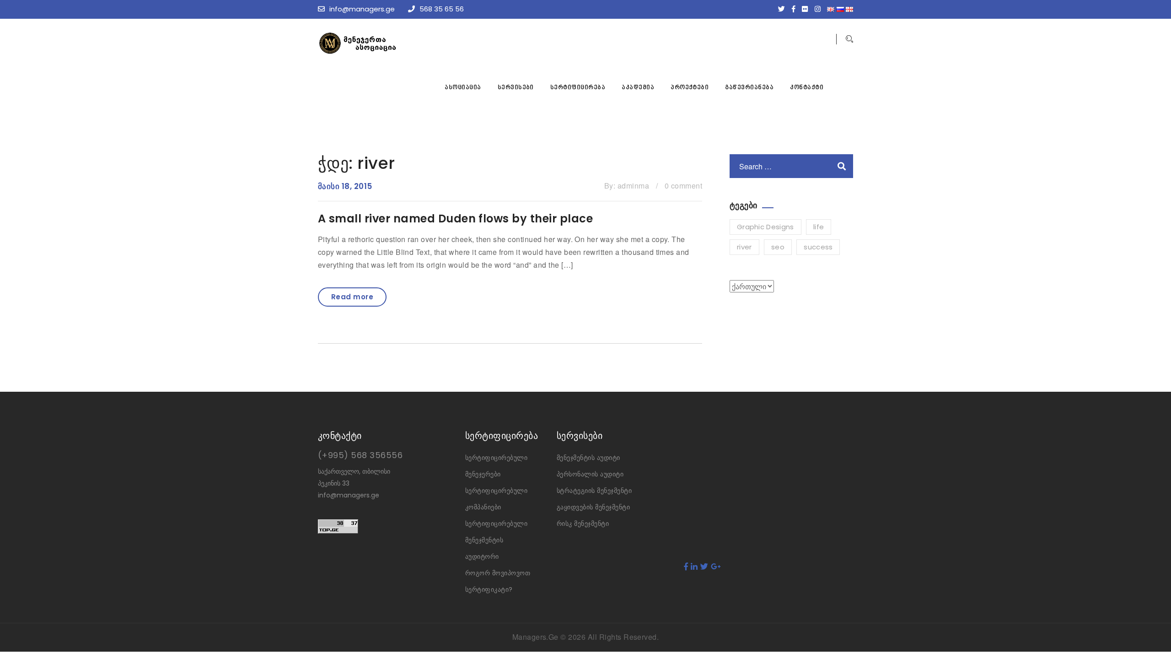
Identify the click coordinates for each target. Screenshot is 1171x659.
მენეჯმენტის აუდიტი (588, 457)
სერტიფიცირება (577, 88)
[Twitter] (784, 9)
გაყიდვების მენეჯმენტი (593, 507)
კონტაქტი (806, 88)
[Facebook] (796, 9)
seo (777, 247)
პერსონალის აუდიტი (590, 474)
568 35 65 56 (441, 9)
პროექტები (690, 88)
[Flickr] (807, 9)
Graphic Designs (765, 227)
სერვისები (516, 88)
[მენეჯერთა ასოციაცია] (386, 43)
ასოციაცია (463, 88)
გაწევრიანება (749, 88)
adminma (633, 185)
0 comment (683, 185)
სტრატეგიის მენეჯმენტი (594, 490)
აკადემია (638, 88)
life (818, 227)
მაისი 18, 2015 (345, 186)
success (818, 247)
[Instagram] (820, 9)
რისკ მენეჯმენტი (583, 523)
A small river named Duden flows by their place (455, 218)
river (744, 247)
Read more (352, 297)
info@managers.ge (362, 9)
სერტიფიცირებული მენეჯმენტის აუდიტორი (496, 540)
